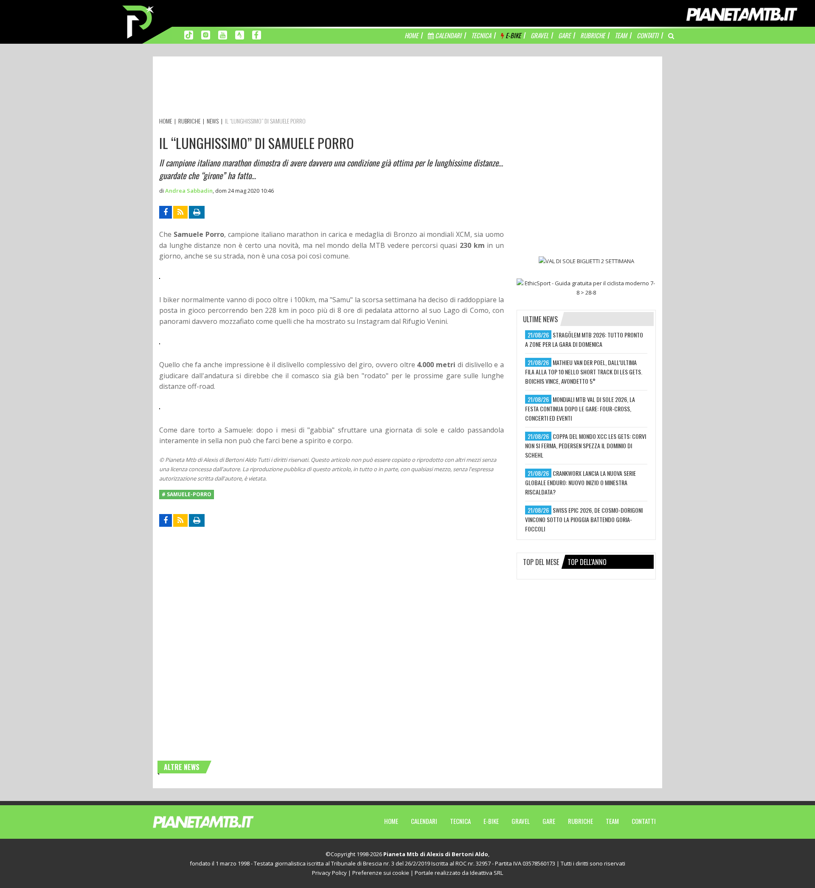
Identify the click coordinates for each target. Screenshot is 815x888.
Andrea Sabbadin (189, 190)
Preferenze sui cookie (380, 873)
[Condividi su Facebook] (165, 212)
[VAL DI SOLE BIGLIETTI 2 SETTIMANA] (586, 261)
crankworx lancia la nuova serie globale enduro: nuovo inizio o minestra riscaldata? (580, 482)
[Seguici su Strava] (239, 34)
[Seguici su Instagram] (206, 34)
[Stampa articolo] (197, 212)
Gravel (520, 821)
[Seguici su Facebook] (256, 34)
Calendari (424, 821)
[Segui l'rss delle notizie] (180, 212)
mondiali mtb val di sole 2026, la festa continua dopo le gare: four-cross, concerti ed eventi (580, 408)
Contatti (644, 821)
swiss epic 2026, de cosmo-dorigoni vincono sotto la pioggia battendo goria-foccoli (584, 519)
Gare (548, 821)
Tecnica (460, 821)
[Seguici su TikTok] (189, 34)
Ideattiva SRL (486, 873)
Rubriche (580, 821)
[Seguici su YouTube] (222, 34)
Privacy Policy (329, 873)
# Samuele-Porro (186, 494)
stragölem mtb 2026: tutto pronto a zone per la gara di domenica (584, 339)
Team (612, 821)
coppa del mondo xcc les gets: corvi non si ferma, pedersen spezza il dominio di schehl (585, 445)
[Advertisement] (313, 88)
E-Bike (491, 821)
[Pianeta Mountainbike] (138, 21)
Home (391, 821)
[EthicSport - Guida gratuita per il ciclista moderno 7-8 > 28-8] (586, 287)
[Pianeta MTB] (219, 821)
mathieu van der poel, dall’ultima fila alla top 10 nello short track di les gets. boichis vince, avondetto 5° (583, 371)
